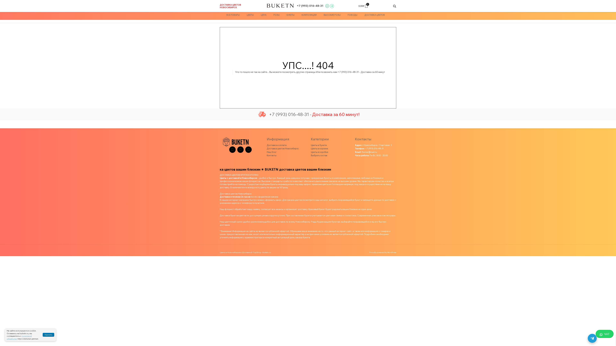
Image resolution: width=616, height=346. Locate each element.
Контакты (271, 155)
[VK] (240, 149)
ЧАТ (607, 334)
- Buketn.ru (266, 252)
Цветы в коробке (319, 152)
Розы (277, 15)
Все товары (233, 15)
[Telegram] (232, 149)
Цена (263, 15)
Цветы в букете (319, 145)
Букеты (291, 15)
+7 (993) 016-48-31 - (290, 114)
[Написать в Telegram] (592, 338)
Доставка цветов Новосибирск (230, 6)
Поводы (352, 15)
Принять (48, 335)
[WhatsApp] (248, 149)
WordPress (391, 252)
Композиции (309, 15)
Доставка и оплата (277, 145)
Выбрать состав (319, 155)
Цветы (250, 15)
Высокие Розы (332, 15)
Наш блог (271, 152)
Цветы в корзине (319, 148)
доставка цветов (374, 15)
